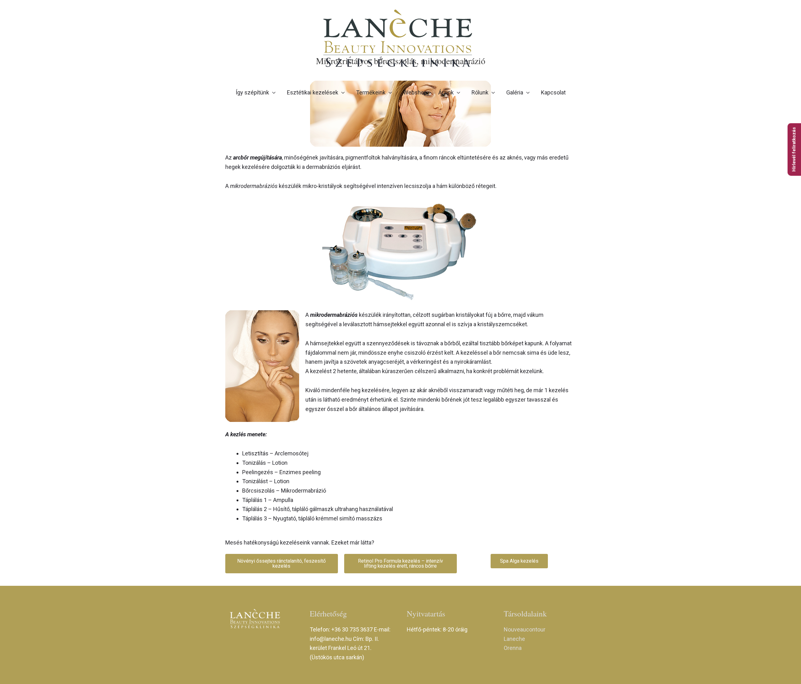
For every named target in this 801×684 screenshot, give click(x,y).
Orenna (513, 648)
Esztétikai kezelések (312, 92)
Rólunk (480, 92)
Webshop (415, 92)
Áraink (446, 92)
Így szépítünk (252, 92)
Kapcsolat (553, 92)
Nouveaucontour (524, 629)
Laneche (514, 639)
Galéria (514, 92)
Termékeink (370, 92)
